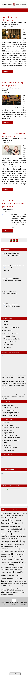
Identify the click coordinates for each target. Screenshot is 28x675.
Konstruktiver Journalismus (11, 440)
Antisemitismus (14, 513)
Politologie (9, 575)
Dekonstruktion (18, 520)
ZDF (18, 592)
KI (20, 549)
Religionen (11, 578)
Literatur (20, 562)
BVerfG (13, 517)
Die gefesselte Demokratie (11, 253)
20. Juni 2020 (7, 211)
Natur (9, 569)
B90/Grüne (3, 515)
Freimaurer (13, 536)
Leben (13, 556)
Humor (3, 546)
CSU (6, 520)
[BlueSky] (14, 240)
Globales (10, 544)
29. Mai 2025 (7, 92)
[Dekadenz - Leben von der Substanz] (15, 272)
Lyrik (5, 565)
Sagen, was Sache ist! (10, 342)
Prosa (13, 575)
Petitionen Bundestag (9, 410)
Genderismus (12, 538)
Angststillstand (8, 330)
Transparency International (11, 413)
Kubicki (7, 554)
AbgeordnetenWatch (9, 405)
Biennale (21, 515)
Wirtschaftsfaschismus (19, 590)
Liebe (11, 562)
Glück (18, 544)
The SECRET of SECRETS (11, 333)
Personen (9, 572)
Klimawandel (5, 551)
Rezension (18, 578)
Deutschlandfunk (5, 526)
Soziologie (9, 583)
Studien (25, 583)
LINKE (14, 562)
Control (6, 324)
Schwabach (10, 581)
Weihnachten (21, 588)
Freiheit (7, 536)
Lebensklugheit (4, 559)
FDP (20, 531)
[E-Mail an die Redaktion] (17, 240)
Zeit (20, 592)
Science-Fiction (17, 581)
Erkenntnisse (9, 529)
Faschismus (16, 531)
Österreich (24, 592)
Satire (3, 581)
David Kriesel (6, 423)
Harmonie (22, 544)
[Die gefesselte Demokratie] (15, 259)
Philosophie (18, 572)
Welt (25, 588)
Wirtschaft (11, 590)
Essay (16, 528)
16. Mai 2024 (7, 143)
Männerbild (7, 567)
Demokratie (6, 523)
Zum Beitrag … (6, 71)
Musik (2, 567)
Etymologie (3, 531)
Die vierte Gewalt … (9, 345)
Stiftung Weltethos (8, 450)
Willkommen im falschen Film (12, 339)
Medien (10, 565)
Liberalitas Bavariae (5, 562)
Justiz (10, 549)
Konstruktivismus (21, 551)
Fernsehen (3, 534)
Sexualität (24, 581)
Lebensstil (12, 559)
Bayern (8, 515)
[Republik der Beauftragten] (15, 310)
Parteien (3, 572)
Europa (9, 532)
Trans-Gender (12, 585)
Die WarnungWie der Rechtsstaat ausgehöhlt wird (13, 203)
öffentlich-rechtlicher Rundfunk (7, 594)
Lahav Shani (9, 556)
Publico (5, 443)
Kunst (17, 554)
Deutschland (17, 523)
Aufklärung (23, 513)
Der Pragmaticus (8, 425)
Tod (7, 585)
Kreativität (3, 554)
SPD (13, 583)
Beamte (13, 515)
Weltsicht (4, 590)
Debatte (11, 520)
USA (22, 585)
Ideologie (17, 546)
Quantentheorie (4, 578)
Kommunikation (13, 551)
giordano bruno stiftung (10, 435)
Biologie (7, 517)
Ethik (22, 529)
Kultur (12, 554)
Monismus (22, 565)
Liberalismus (20, 559)
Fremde (18, 536)
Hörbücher (8, 546)
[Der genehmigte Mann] (15, 297)
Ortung (20, 569)
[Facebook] (11, 240)
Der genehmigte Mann (10, 291)
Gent (16, 538)
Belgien (16, 515)
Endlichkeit (3, 529)
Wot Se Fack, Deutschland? (11, 327)
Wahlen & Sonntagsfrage (10, 415)
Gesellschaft (18, 541)
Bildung (2, 517)
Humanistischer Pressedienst (11, 438)
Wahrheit (9, 588)
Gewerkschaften (4, 544)
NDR (12, 569)
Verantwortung (4, 588)
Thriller (4, 586)
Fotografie (9, 534)
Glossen (14, 544)
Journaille (4, 549)
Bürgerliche (18, 517)
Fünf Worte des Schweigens (11, 278)
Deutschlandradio (13, 526)
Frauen (13, 534)
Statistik (21, 583)
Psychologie (18, 575)
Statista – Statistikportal (10, 448)
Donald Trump (20, 526)
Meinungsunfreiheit (9, 336)
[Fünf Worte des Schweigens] (15, 284)
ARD (19, 513)
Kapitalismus (16, 549)
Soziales (3, 583)
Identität (12, 546)
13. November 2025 (8, 27)
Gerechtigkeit (6, 542)
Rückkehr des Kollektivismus (11, 428)
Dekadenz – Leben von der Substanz (14, 266)
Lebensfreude (18, 556)
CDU (22, 517)
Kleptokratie (24, 549)
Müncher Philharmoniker (14, 567)
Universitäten (18, 585)
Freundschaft (23, 536)
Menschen (16, 565)
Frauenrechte (18, 534)
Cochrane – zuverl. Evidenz (10, 408)
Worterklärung (13, 592)
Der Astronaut (7, 347)
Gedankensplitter (4, 538)
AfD (2, 513)
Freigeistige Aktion (8, 433)
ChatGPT (2, 520)
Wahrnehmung (15, 588)
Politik (3, 575)
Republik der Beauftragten (11, 304)
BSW (10, 517)
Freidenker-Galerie (8, 430)
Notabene (16, 569)
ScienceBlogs (7, 445)
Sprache (17, 583)
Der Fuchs (6, 322)
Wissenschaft (5, 592)
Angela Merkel (7, 513)
